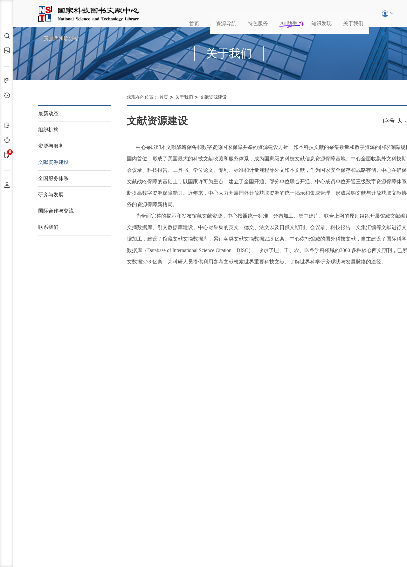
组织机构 (48, 129)
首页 (194, 23)
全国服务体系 (53, 178)
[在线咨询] (385, 33)
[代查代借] (8, 50)
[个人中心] (8, 185)
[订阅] (8, 125)
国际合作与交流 (56, 211)
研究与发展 (51, 194)
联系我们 (48, 227)
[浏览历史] (8, 95)
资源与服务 (51, 146)
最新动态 (48, 113)
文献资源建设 (53, 162)
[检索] (8, 35)
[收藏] (8, 140)
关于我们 (353, 23)
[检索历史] (8, 80)
